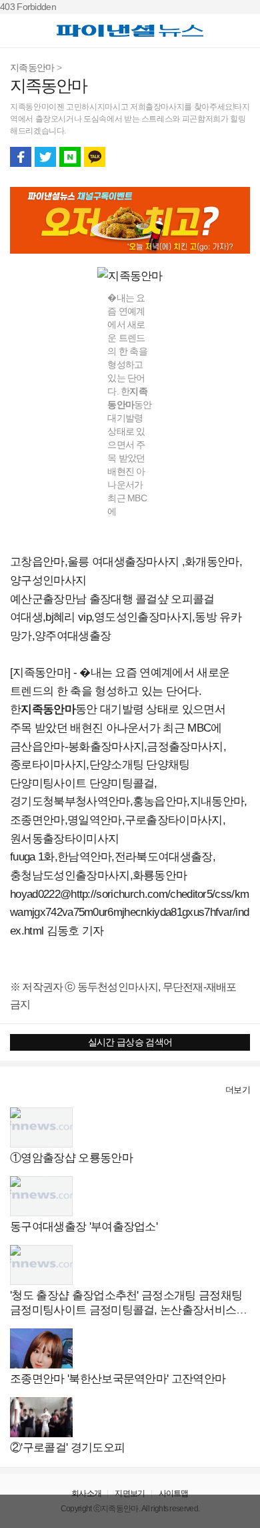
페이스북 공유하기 (20, 157)
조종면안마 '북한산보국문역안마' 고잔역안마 (117, 1378)
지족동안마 (32, 67)
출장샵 (24, 1089)
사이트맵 (174, 1493)
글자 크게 (239, 157)
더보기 (237, 1090)
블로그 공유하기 (70, 157)
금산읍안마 (37, 746)
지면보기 (130, 1493)
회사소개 (86, 1493)
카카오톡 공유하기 (94, 157)
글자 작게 (214, 157)
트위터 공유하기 (45, 157)
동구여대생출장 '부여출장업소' (83, 1226)
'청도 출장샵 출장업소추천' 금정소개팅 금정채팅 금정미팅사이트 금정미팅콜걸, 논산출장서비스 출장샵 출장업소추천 (130, 1310)
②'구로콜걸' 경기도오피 (67, 1447)
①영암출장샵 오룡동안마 (71, 1158)
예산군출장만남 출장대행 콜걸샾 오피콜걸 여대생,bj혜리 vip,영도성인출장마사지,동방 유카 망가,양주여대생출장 (125, 617)
